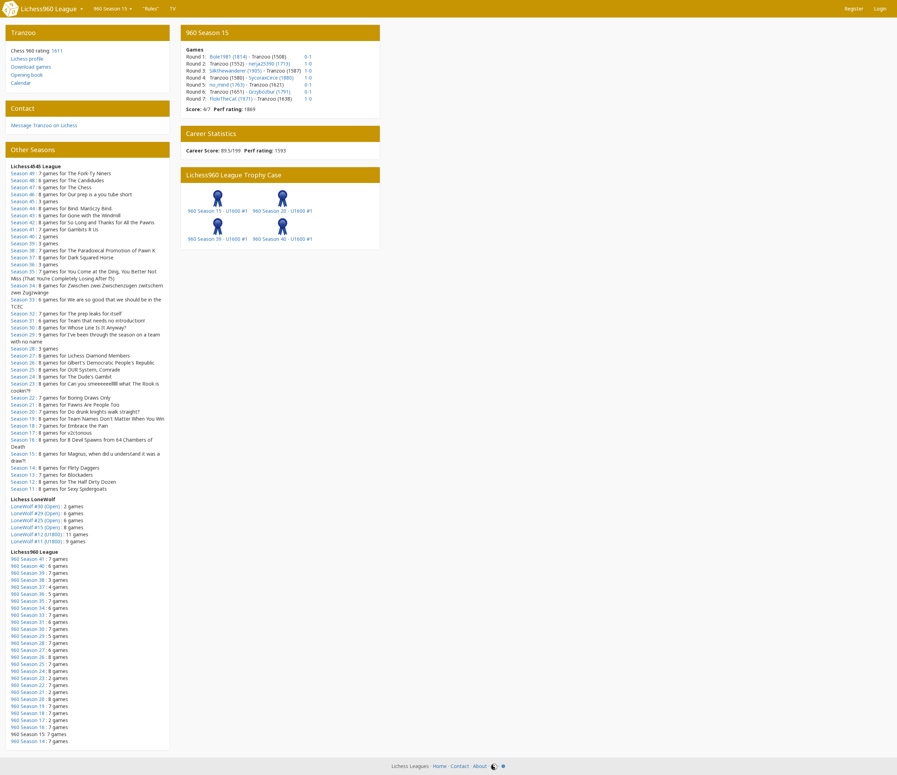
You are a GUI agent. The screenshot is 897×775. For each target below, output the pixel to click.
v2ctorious (80, 432)
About (480, 766)
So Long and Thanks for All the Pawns (111, 222)
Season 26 (23, 362)
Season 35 (23, 271)
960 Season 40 (27, 566)
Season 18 (23, 425)
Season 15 (23, 453)
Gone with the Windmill (94, 215)
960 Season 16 (27, 727)
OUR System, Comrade (94, 369)
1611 (57, 50)
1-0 (308, 63)
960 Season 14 (27, 741)
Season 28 (23, 348)
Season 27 (23, 355)
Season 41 (23, 229)
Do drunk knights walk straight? (104, 411)
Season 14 (23, 467)
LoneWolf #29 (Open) (35, 513)
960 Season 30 (27, 629)
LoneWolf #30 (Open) (35, 506)
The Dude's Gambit (90, 376)
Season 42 (23, 222)
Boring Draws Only (89, 397)
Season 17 (23, 432)
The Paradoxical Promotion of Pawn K (111, 250)
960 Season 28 (27, 643)
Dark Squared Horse (91, 257)
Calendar (21, 83)
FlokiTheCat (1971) (232, 98)
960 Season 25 (27, 664)
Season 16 (23, 439)
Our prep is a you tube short (100, 194)
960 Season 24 (27, 671)
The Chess (79, 187)
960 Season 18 (27, 713)
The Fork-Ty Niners (89, 173)
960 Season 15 (111, 8)
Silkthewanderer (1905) (236, 70)
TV (173, 8)
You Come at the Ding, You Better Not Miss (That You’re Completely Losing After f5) (84, 275)
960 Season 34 (27, 608)
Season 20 (23, 411)
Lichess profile (27, 58)
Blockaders (80, 474)
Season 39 (23, 243)
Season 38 (23, 250)
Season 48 (23, 180)
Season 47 (23, 187)
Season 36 (23, 264)
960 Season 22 (27, 685)
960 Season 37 (27, 587)
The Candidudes (86, 180)
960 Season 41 (27, 559)
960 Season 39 (27, 573)
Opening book (27, 75)
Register (853, 8)
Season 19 (23, 418)
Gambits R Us (83, 229)
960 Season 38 (27, 580)
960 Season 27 (27, 650)
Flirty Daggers (84, 467)
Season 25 (23, 369)
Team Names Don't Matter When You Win (116, 418)
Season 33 (23, 299)
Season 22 (23, 397)
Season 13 (23, 474)
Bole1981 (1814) (229, 56)
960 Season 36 (27, 594)
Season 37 (23, 257)
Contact (460, 766)
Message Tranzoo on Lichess (44, 125)
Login (880, 8)
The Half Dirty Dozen (92, 481)
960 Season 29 (27, 636)
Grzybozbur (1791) (269, 91)
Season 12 (23, 481)
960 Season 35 (27, 601)
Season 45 (23, 201)
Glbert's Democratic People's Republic (111, 362)
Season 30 (23, 327)
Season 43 (23, 215)
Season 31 (23, 320)
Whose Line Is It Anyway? (97, 327)
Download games (31, 66)
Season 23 (23, 383)
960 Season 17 (27, 720)
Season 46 (23, 194)
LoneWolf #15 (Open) (35, 527)
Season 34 (23, 285)
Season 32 (23, 313)
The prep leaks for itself (95, 313)
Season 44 (23, 208)
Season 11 (23, 488)
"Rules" (151, 8)
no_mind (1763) (228, 84)
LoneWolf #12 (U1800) (36, 534)
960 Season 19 (27, 706)
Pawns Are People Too (93, 404)
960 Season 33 (27, 615)
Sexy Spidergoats (87, 488)
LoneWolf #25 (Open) (35, 520)
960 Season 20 (27, 699)
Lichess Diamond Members (99, 355)
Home (440, 766)
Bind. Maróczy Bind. (90, 208)
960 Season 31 (27, 622)
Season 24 (23, 376)
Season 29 (23, 334)
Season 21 (23, 404)
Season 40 (23, 236)
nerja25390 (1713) (269, 63)
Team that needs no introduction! (106, 320)
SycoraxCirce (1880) (271, 77)
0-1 (308, 56)
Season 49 (23, 173)
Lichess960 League (49, 9)
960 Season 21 (27, 692)
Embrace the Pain (88, 425)
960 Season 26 (27, 657)
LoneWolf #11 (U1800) (36, 541)
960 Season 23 (27, 678)
